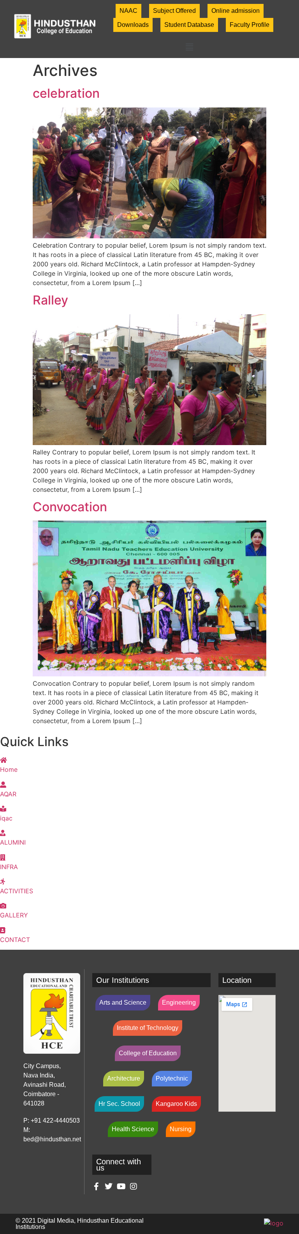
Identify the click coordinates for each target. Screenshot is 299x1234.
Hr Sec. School (119, 1103)
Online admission (235, 10)
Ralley (50, 300)
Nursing (181, 1129)
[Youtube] (121, 1186)
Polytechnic (172, 1078)
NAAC (128, 10)
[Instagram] (133, 1186)
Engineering (179, 1002)
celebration (66, 93)
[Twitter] (109, 1186)
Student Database (189, 24)
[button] (189, 47)
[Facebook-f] (96, 1186)
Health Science (133, 1129)
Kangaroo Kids (176, 1103)
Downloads (133, 24)
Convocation (70, 506)
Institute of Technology (147, 1028)
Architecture (123, 1078)
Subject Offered (174, 10)
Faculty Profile (249, 24)
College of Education (148, 1053)
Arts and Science (122, 1002)
